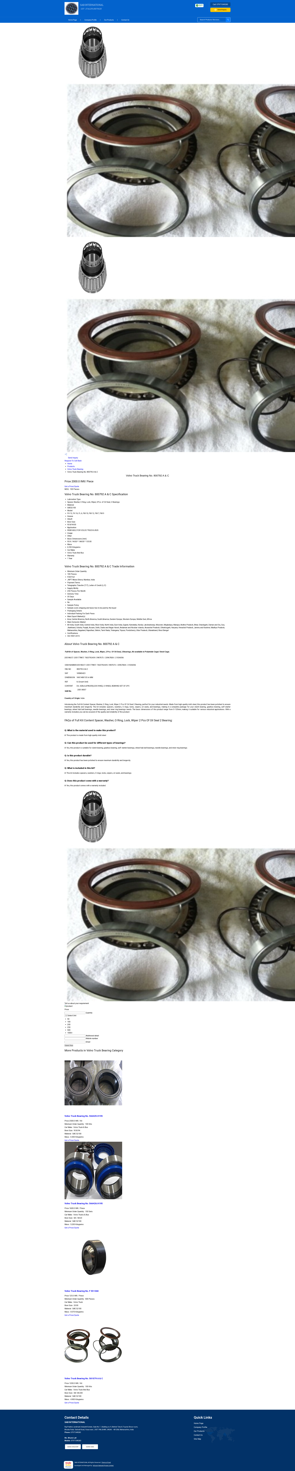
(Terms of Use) (106, 1462)
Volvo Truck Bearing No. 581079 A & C (84, 1378)
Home (69, 464)
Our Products (109, 20)
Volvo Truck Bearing (75, 469)
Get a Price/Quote (72, 486)
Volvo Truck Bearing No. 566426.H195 (84, 1203)
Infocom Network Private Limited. (103, 1465)
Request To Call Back (73, 461)
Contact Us (125, 20)
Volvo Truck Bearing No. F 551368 (82, 1291)
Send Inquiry (222, 10)
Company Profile (90, 20)
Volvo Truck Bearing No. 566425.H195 (84, 1116)
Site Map (197, 1439)
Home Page (72, 20)
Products (71, 466)
